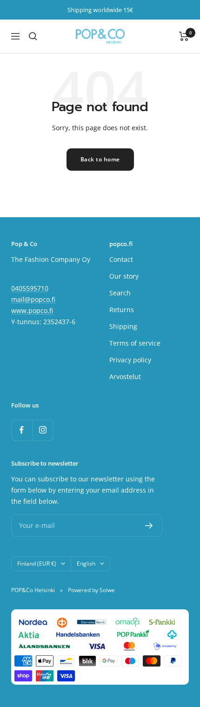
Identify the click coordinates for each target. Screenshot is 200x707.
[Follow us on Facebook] (21, 430)
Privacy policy (130, 359)
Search (120, 292)
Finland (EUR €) (36, 563)
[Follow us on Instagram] (42, 430)
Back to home (100, 159)
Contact (121, 259)
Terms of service (134, 343)
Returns (121, 309)
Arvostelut (125, 376)
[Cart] (184, 36)
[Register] (149, 525)
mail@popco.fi (33, 299)
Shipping (123, 326)
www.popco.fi (32, 310)
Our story (124, 276)
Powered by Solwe (91, 590)
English (86, 563)
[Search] (33, 36)
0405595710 (29, 288)
